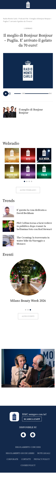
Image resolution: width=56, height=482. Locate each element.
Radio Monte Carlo (10, 18)
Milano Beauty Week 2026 (28, 301)
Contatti (26, 459)
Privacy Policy (42, 459)
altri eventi (28, 316)
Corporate (12, 459)
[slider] (37, 93)
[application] (28, 93)
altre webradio (28, 190)
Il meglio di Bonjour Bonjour (31, 111)
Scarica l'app (32, 419)
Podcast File (23, 18)
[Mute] (10, 93)
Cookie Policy (28, 465)
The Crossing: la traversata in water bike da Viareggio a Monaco (33, 240)
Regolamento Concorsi (28, 447)
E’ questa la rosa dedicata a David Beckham (31, 211)
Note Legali (43, 453)
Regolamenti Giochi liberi (20, 453)
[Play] (5, 93)
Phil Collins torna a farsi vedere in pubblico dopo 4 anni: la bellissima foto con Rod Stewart (34, 226)
